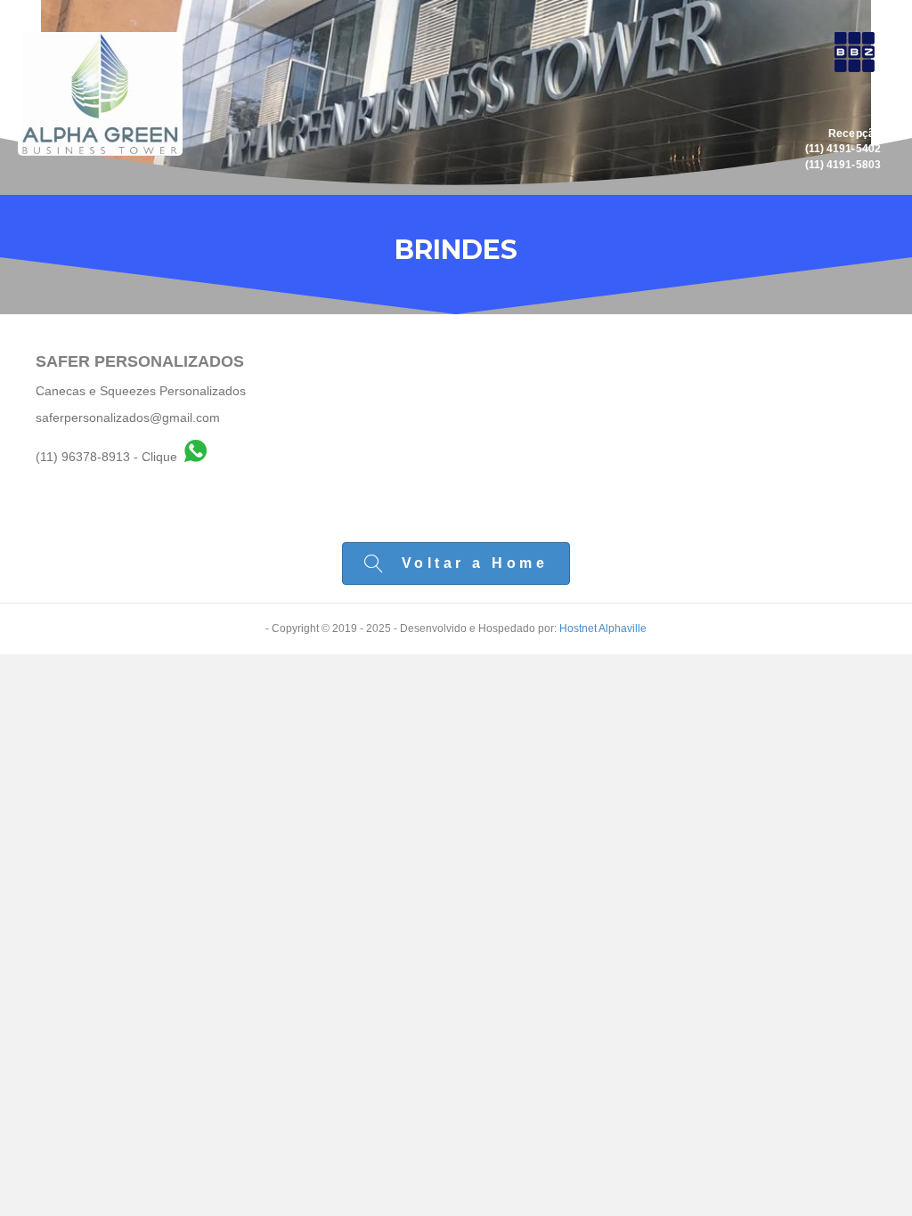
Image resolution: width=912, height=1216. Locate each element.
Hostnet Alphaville (603, 628)
